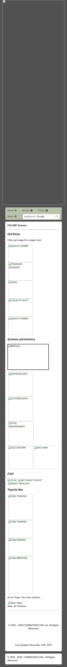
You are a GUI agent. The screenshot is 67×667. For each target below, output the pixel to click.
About (10, 216)
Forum (41, 210)
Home (10, 210)
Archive (26, 210)
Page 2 (18, 597)
